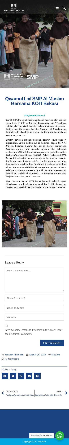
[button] (57, 8)
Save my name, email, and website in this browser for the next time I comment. (33, 331)
